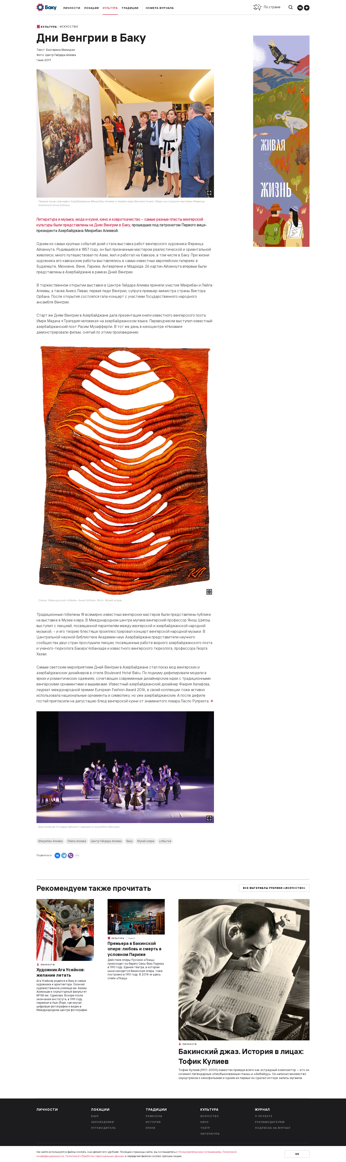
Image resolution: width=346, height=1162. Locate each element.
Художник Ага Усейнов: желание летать (60, 972)
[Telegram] (64, 855)
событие (165, 841)
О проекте (264, 1116)
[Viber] (70, 855)
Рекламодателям (270, 1122)
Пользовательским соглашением (199, 1152)
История (153, 1122)
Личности (71, 8)
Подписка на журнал (272, 1128)
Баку (129, 841)
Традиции (129, 8)
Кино (204, 1122)
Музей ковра (145, 841)
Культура (110, 8)
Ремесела (154, 1116)
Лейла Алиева (76, 841)
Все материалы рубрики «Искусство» (274, 888)
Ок (297, 1154)
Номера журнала (160, 8)
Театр (131, 938)
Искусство (69, 26)
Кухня (150, 1128)
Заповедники (102, 1122)
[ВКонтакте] (57, 855)
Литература (210, 1133)
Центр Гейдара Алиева (106, 841)
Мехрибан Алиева (50, 841)
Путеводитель (103, 1128)
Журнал (262, 1109)
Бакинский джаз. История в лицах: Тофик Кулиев (241, 1056)
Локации (91, 8)
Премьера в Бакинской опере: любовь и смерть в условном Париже (134, 949)
